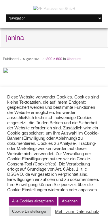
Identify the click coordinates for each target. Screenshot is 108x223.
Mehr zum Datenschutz (77, 211)
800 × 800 (54, 59)
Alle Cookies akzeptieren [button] (33, 201)
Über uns (74, 59)
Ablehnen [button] (69, 201)
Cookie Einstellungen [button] (29, 211)
